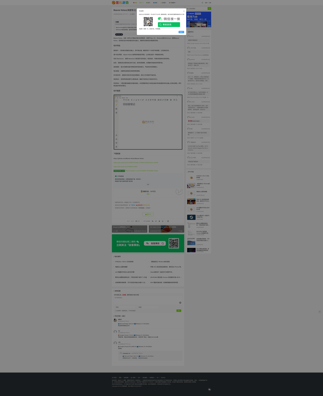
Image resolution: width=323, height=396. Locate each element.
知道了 (181, 32)
